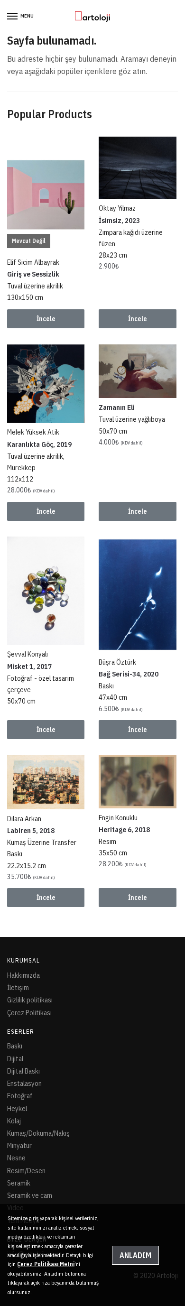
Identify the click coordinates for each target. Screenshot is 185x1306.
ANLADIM (135, 1255)
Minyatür (19, 1145)
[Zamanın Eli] (137, 371)
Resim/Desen (26, 1170)
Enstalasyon (24, 1083)
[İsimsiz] (137, 168)
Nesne (16, 1157)
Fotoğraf (20, 1095)
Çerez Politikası (29, 1012)
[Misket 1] (45, 591)
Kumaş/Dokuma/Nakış (38, 1133)
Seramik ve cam (29, 1195)
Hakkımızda (23, 975)
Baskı (14, 1045)
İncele (46, 319)
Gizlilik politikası (30, 999)
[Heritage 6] (137, 781)
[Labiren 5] (45, 782)
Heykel (17, 1108)
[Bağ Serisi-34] (137, 595)
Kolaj (14, 1120)
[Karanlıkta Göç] (45, 383)
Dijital (15, 1058)
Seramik (18, 1182)
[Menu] (12, 16)
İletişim (18, 987)
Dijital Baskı (23, 1070)
